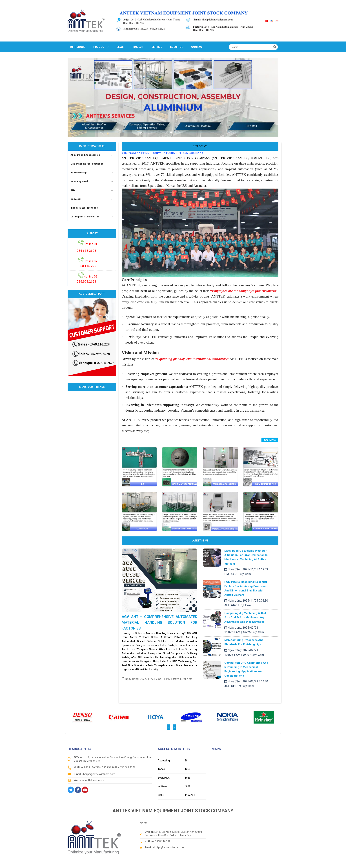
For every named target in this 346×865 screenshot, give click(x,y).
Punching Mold (79, 181)
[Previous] (76, 97)
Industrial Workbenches (84, 207)
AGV (73, 190)
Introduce (77, 46)
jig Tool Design (78, 172)
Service (157, 46)
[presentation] (168, 727)
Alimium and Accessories (85, 155)
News (120, 46)
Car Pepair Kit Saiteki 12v (84, 216)
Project (138, 46)
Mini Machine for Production (86, 163)
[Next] (269, 97)
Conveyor (75, 199)
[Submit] (275, 47)
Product (99, 46)
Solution (176, 46)
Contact (197, 46)
